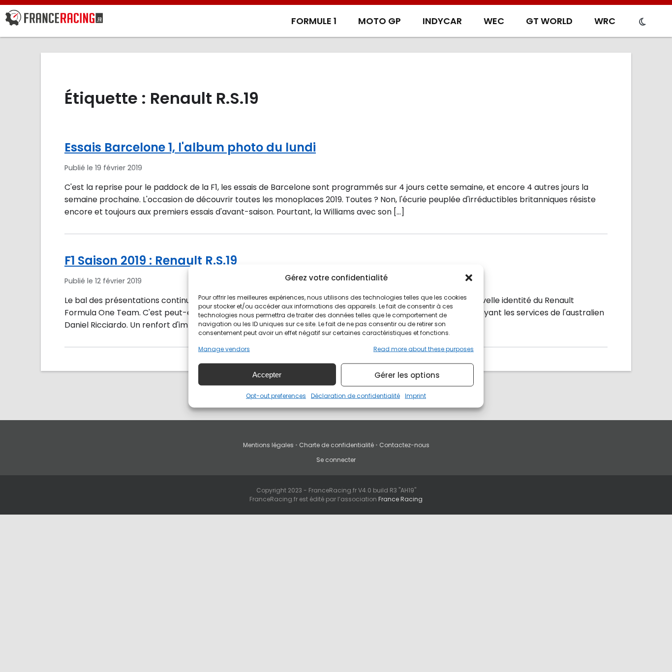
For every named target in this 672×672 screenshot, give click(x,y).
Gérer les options (407, 374)
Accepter (266, 374)
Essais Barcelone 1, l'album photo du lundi (190, 147)
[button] (469, 277)
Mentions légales (268, 445)
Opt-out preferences (276, 396)
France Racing (400, 499)
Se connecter (336, 460)
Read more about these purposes (423, 349)
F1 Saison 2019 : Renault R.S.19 (150, 260)
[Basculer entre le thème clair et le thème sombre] (642, 22)
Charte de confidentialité (336, 445)
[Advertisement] (336, 598)
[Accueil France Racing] (54, 20)
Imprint (415, 396)
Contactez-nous (404, 445)
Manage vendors (224, 349)
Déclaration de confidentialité (355, 396)
